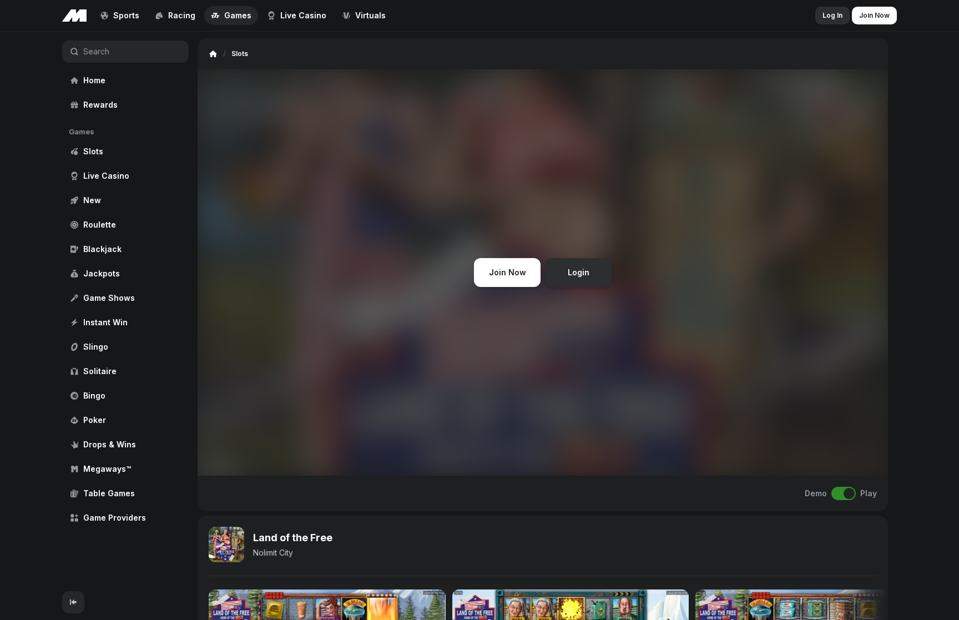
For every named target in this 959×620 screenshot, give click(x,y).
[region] (125, 311)
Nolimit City (273, 552)
